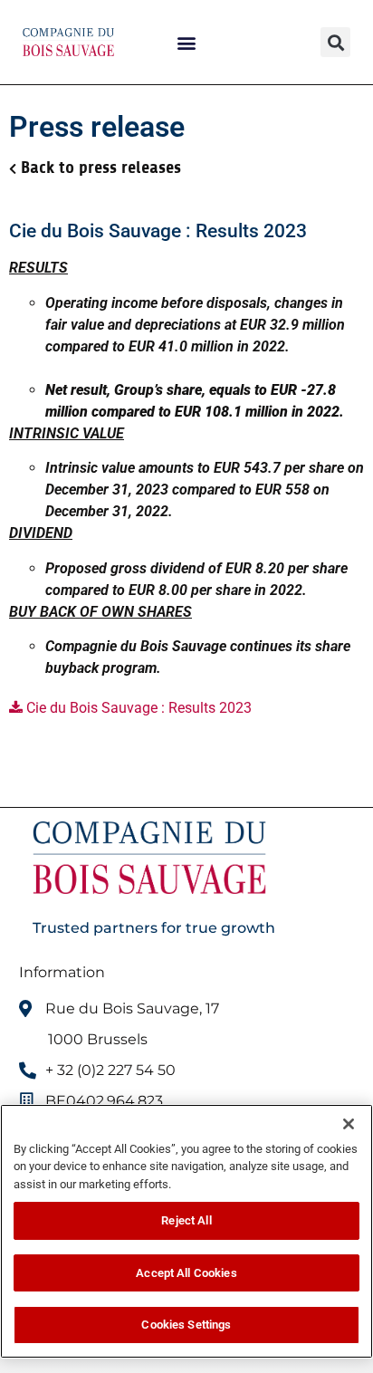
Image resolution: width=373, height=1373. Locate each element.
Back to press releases (101, 168)
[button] (187, 42)
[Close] (348, 1124)
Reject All (186, 1220)
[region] (186, 1231)
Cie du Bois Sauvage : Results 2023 (137, 707)
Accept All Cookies (186, 1273)
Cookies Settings (186, 1324)
